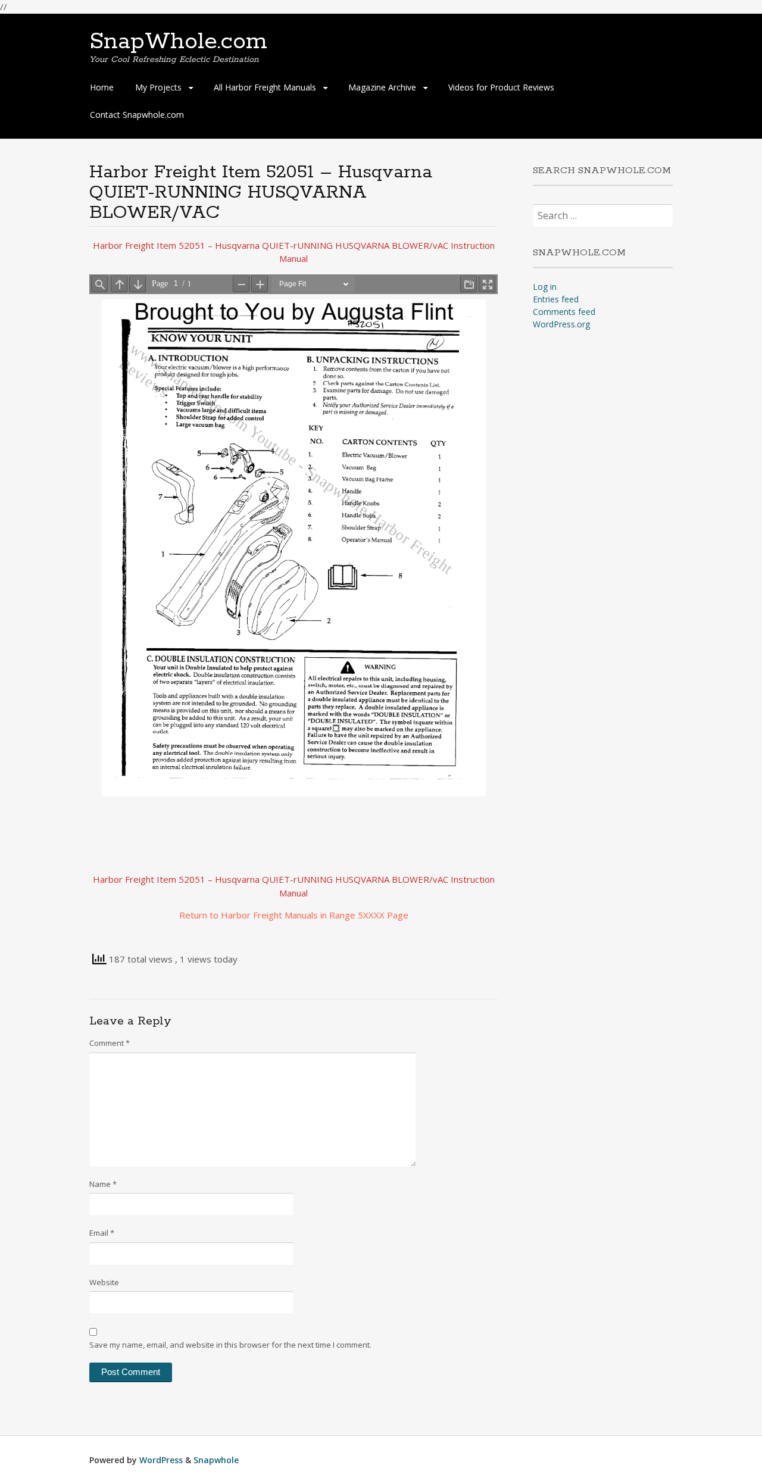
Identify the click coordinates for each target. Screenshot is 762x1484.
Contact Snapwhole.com (137, 114)
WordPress (161, 1460)
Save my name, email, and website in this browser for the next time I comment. (230, 1344)
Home (102, 87)
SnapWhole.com (178, 42)
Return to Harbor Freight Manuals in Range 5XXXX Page (293, 915)
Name (103, 1184)
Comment (109, 1043)
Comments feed (564, 311)
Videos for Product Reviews (501, 87)
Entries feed (556, 299)
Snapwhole (216, 1460)
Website (104, 1282)
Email (101, 1232)
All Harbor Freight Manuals (265, 87)
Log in (545, 286)
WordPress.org (561, 324)
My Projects (158, 87)
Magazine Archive (382, 87)
